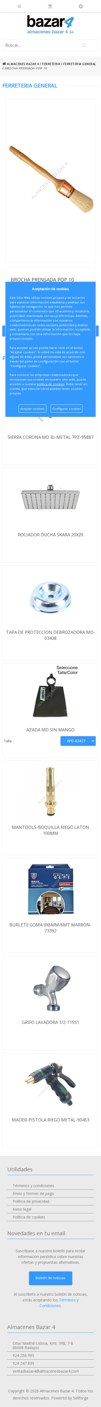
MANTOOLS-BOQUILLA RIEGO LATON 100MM (50, 830)
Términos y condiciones (33, 1185)
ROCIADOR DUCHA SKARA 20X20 (50, 535)
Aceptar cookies (32, 409)
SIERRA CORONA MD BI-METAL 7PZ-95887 (50, 437)
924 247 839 (23, 1363)
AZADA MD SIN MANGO (50, 730)
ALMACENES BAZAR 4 (22, 64)
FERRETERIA (51, 64)
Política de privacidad (31, 1201)
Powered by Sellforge (69, 1397)
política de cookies (50, 384)
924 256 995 (23, 1355)
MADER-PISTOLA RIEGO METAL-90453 (50, 1120)
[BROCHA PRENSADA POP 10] (50, 180)
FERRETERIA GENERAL (79, 64)
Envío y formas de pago (33, 1193)
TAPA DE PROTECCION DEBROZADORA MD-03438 (50, 635)
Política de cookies (29, 1217)
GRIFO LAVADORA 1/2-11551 (50, 1022)
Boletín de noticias (50, 1277)
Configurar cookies (67, 409)
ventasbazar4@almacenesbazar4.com (46, 1371)
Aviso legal (22, 1209)
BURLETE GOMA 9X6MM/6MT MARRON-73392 (50, 928)
